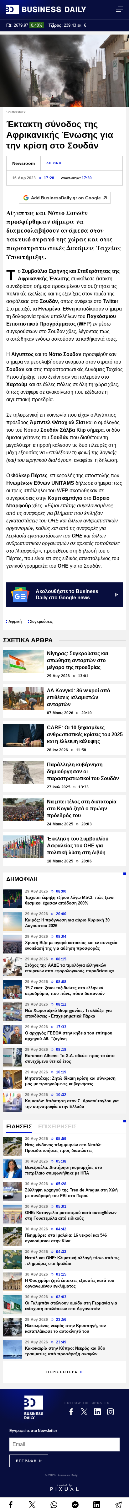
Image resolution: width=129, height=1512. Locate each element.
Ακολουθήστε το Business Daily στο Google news (67, 594)
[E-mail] (118, 1505)
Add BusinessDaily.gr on (66, 197)
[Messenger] (75, 1505)
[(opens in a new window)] (11, 1505)
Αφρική (15, 621)
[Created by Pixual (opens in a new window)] (64, 1487)
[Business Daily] (46, 9)
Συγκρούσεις (41, 621)
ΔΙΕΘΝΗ (54, 163)
